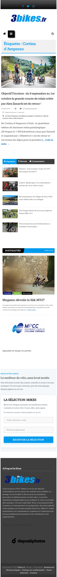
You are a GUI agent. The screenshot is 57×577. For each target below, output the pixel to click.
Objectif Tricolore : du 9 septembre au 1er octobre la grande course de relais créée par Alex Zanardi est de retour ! (28, 99)
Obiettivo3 (38, 116)
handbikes (22, 116)
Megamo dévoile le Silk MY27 (24, 300)
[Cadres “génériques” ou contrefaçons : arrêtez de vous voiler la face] (10, 186)
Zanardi (20, 118)
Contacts (33, 573)
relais (15, 118)
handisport (30, 116)
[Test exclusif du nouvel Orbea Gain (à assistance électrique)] (10, 227)
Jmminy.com (49, 567)
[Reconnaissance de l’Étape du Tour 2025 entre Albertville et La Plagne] (10, 200)
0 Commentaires (29, 108)
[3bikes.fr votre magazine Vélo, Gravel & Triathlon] (4, 33)
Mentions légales (13, 570)
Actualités (7, 293)
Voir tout (48, 250)
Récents (23, 161)
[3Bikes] (22, 479)
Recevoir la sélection (28, 439)
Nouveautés (27, 293)
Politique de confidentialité (33, 570)
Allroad (17, 293)
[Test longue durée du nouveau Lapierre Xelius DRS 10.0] (10, 214)
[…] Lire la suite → (31, 310)
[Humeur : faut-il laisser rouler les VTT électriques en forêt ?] (10, 172)
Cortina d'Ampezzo (11, 116)
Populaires (10, 161)
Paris (11, 118)
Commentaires (38, 161)
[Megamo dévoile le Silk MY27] (29, 276)
